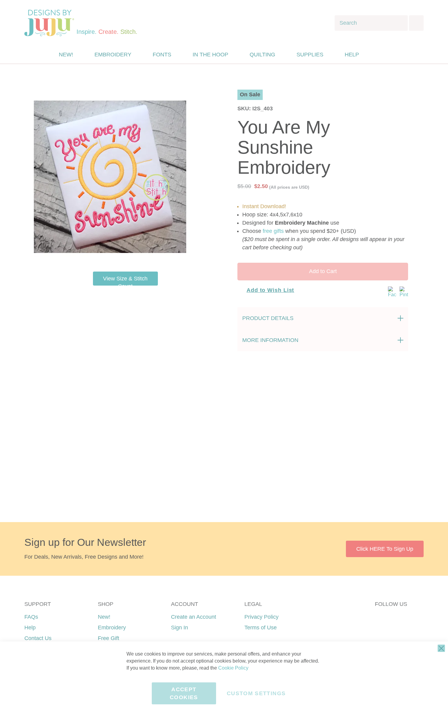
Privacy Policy (261, 617)
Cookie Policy (233, 668)
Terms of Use (260, 627)
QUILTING (262, 55)
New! (104, 617)
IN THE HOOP (210, 55)
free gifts (273, 231)
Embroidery (112, 627)
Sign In (179, 627)
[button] (389, 55)
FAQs (31, 617)
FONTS (162, 55)
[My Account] (377, 54)
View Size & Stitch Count (125, 281)
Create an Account (193, 617)
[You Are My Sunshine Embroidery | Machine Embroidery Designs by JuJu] (110, 255)
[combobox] (371, 23)
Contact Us (38, 638)
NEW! (66, 55)
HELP (352, 55)
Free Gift (108, 638)
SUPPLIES (310, 55)
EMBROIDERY (112, 55)
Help (30, 627)
